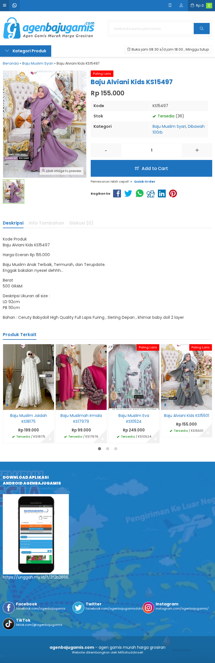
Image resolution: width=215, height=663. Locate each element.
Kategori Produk (29, 51)
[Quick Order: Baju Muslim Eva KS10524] (112, 404)
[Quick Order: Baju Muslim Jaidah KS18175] (7, 404)
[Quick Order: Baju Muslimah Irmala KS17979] (60, 404)
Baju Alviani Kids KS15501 (186, 415)
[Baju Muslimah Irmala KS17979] (81, 376)
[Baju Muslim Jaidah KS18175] (28, 376)
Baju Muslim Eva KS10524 (133, 418)
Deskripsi (13, 223)
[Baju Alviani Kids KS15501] (186, 376)
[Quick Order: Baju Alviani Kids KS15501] (165, 404)
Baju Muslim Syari (169, 126)
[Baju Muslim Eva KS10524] (133, 376)
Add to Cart (154, 168)
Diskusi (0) (81, 223)
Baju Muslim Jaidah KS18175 (28, 418)
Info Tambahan (46, 223)
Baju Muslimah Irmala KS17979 (81, 418)
